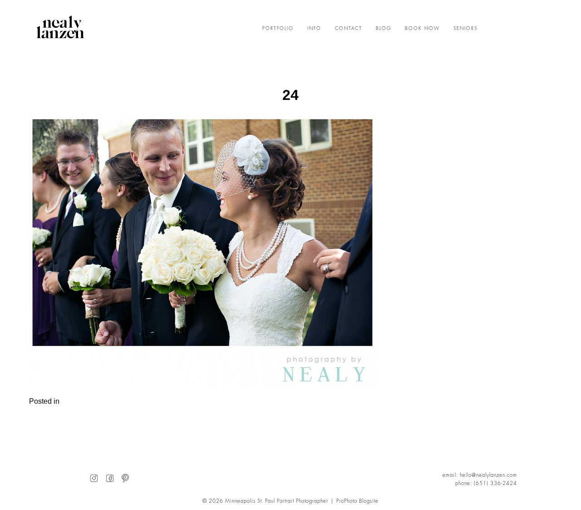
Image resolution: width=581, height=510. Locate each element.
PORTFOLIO (278, 28)
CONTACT (348, 28)
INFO (314, 28)
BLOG (383, 28)
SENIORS (465, 28)
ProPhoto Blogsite (357, 501)
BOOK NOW (422, 28)
